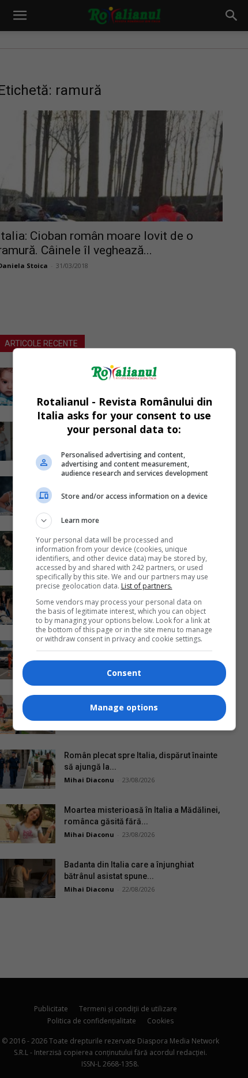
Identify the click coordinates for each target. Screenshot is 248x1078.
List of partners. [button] (146, 586)
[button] (124, 521)
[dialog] (124, 539)
